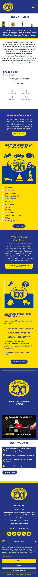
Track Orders (25, 93)
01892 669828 (23, 520)
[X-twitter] (24, 534)
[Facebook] (9, 534)
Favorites (12, 99)
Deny (19, 565)
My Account (12, 93)
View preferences (19, 570)
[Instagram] (14, 534)
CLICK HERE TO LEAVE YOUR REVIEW (19, 266)
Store (5, 75)
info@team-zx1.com (21, 524)
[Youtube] (19, 534)
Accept (19, 561)
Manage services (7, 556)
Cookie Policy (10, 574)
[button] (35, 541)
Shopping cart (13, 75)
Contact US (19, 133)
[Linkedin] (29, 534)
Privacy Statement (19, 574)
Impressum (28, 574)
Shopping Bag (25, 99)
